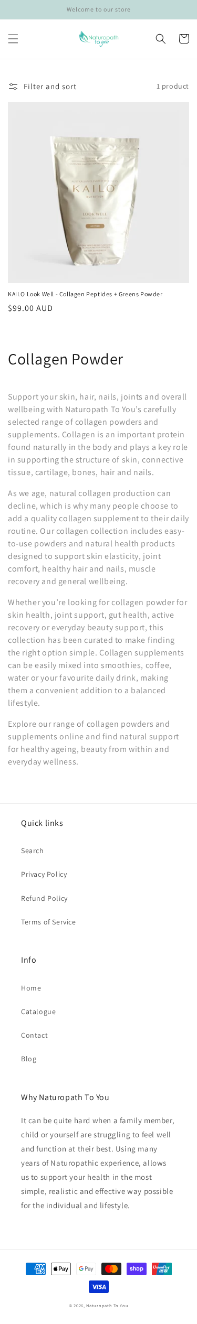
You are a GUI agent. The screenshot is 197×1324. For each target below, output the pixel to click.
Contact (34, 1035)
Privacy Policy (44, 874)
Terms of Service (48, 922)
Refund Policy (44, 898)
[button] (13, 38)
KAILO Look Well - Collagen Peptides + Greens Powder (85, 294)
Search (32, 850)
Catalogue (38, 1011)
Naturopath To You (107, 1305)
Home (31, 988)
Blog (28, 1058)
